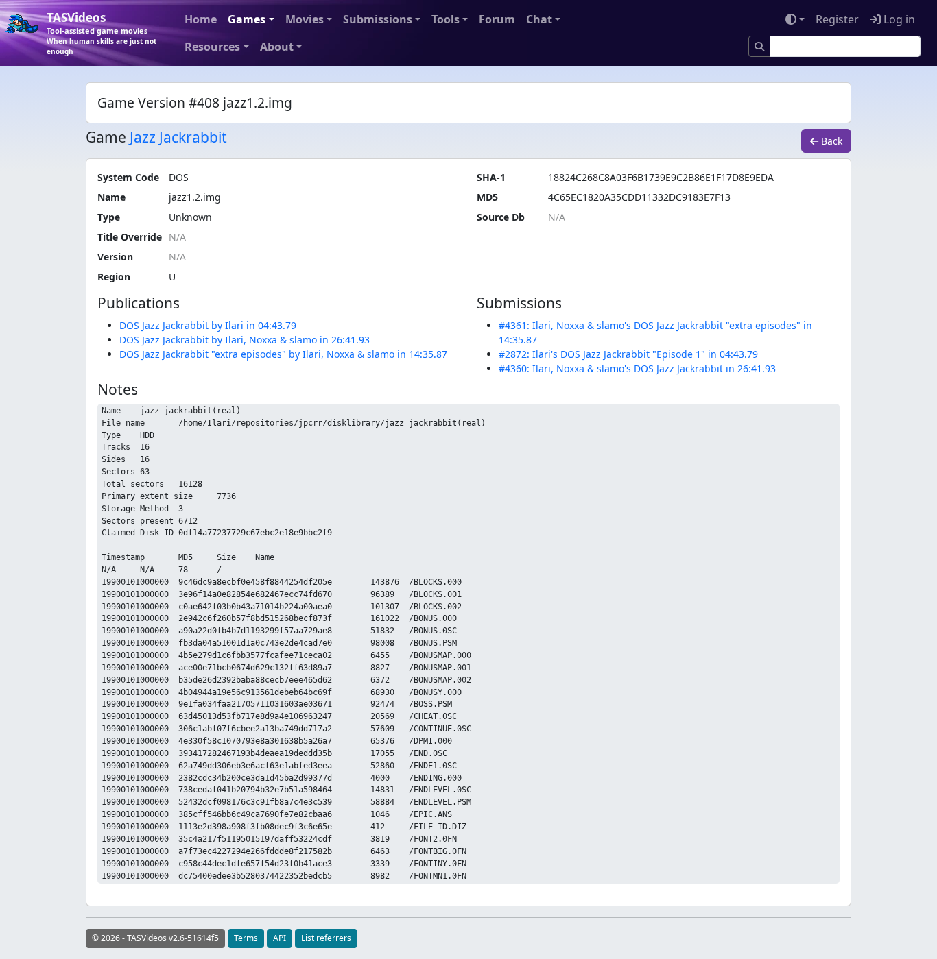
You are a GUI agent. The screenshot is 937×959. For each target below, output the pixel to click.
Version (115, 256)
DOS (179, 177)
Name (111, 197)
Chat (539, 19)
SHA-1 (491, 177)
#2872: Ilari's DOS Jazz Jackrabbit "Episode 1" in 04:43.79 (628, 354)
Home (201, 19)
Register (837, 19)
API (279, 938)
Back (830, 140)
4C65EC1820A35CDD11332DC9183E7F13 (639, 197)
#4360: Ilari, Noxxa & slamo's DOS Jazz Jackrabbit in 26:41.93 (637, 368)
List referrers (326, 938)
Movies (304, 19)
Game (106, 137)
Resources (212, 46)
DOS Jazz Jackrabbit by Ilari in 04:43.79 (207, 325)
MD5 (487, 197)
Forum (497, 19)
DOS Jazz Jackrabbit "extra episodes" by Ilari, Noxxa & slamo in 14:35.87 (283, 354)
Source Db (501, 216)
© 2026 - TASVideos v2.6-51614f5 (155, 938)
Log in (898, 19)
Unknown (190, 216)
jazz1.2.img (195, 197)
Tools (445, 19)
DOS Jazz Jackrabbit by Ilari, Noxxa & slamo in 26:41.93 (244, 339)
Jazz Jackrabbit (178, 137)
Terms (246, 938)
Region (113, 276)
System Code (128, 177)
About (277, 46)
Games (246, 19)
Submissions (377, 19)
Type (108, 216)
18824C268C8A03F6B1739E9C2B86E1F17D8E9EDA (661, 177)
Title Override (129, 236)
